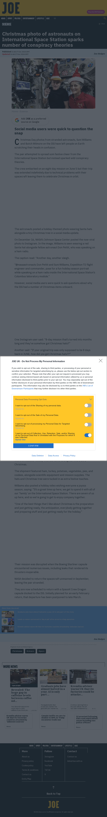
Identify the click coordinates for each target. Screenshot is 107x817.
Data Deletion (38, 455)
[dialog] (53, 408)
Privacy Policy (69, 455)
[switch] (88, 405)
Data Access (53, 455)
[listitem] (53, 399)
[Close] (101, 361)
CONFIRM (33, 446)
